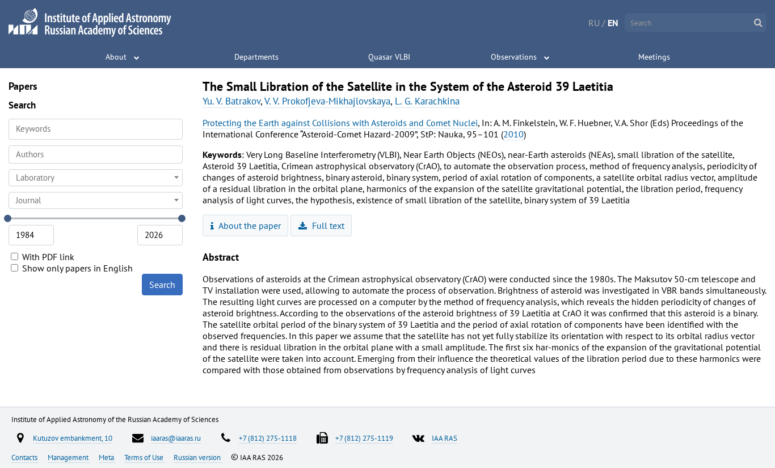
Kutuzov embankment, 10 (72, 438)
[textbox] (95, 178)
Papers (23, 86)
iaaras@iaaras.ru (176, 438)
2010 (513, 134)
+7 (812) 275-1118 (268, 438)
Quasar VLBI (389, 57)
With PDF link (47, 256)
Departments (256, 57)
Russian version (198, 457)
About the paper (249, 225)
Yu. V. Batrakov (231, 101)
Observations (514, 57)
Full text (327, 225)
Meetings (654, 57)
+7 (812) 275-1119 (364, 438)
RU (594, 22)
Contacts (25, 457)
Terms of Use (144, 457)
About (116, 57)
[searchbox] (95, 154)
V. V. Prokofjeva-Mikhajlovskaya (327, 101)
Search (162, 284)
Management (69, 457)
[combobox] (96, 154)
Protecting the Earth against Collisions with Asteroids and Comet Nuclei (340, 122)
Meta (107, 457)
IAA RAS (444, 438)
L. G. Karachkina (427, 101)
